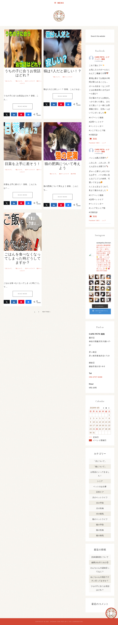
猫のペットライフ (67, 77)
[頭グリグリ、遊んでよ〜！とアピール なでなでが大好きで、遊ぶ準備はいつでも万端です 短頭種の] (97, 282)
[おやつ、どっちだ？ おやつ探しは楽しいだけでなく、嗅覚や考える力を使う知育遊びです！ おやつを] (108, 282)
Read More (22, 106)
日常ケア (100, 492)
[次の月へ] (109, 408)
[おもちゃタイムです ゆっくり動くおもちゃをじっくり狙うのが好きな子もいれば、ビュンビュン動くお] (102, 288)
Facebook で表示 (94, 143)
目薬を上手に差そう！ (22, 163)
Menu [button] (61, 3)
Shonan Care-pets (57, 621)
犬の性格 (100, 508)
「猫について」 (19, 81)
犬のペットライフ (30, 81)
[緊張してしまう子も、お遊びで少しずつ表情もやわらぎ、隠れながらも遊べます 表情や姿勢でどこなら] (91, 300)
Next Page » (46, 312)
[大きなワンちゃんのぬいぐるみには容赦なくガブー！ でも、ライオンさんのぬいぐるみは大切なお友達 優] (108, 288)
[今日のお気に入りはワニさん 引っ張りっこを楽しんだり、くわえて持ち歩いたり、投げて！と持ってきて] (91, 288)
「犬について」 (8, 81)
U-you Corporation (75, 621)
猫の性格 (100, 530)
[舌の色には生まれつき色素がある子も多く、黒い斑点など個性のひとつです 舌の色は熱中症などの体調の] (91, 282)
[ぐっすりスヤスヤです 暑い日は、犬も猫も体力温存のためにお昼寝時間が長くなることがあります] (108, 277)
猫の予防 (73, 174)
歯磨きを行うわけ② (100, 562)
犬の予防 (100, 502)
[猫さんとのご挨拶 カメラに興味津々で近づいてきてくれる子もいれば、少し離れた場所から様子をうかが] (102, 300)
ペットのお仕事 (100, 486)
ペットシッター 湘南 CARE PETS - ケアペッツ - (59, 16)
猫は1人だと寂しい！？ (62, 70)
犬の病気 (100, 513)
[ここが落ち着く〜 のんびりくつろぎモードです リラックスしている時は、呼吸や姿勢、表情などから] (102, 277)
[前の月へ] (103, 408)
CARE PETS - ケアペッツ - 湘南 (102, 58)
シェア (104, 143)
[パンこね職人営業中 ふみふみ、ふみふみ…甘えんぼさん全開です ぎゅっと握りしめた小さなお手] (97, 277)
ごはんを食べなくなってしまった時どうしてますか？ (22, 258)
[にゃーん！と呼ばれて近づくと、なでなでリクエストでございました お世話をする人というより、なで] (102, 282)
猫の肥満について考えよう (62, 165)
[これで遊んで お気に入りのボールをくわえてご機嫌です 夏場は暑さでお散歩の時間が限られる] (91, 277)
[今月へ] (106, 408)
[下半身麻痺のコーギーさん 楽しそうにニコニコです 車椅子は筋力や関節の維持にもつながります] (97, 300)
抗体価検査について (100, 557)
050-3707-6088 (95, 377)
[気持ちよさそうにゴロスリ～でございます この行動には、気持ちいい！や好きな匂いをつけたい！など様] (108, 300)
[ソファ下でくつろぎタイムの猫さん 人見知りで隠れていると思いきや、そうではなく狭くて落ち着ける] (97, 294)
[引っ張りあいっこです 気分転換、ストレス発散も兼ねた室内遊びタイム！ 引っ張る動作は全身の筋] (91, 294)
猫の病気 (100, 535)
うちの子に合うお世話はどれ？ (23, 72)
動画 (95, 138)
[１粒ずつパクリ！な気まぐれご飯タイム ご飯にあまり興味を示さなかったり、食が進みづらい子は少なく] (108, 294)
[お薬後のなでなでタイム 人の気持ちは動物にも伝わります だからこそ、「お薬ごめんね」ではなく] (97, 288)
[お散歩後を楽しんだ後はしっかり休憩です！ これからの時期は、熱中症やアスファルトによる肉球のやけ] (102, 294)
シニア (100, 481)
